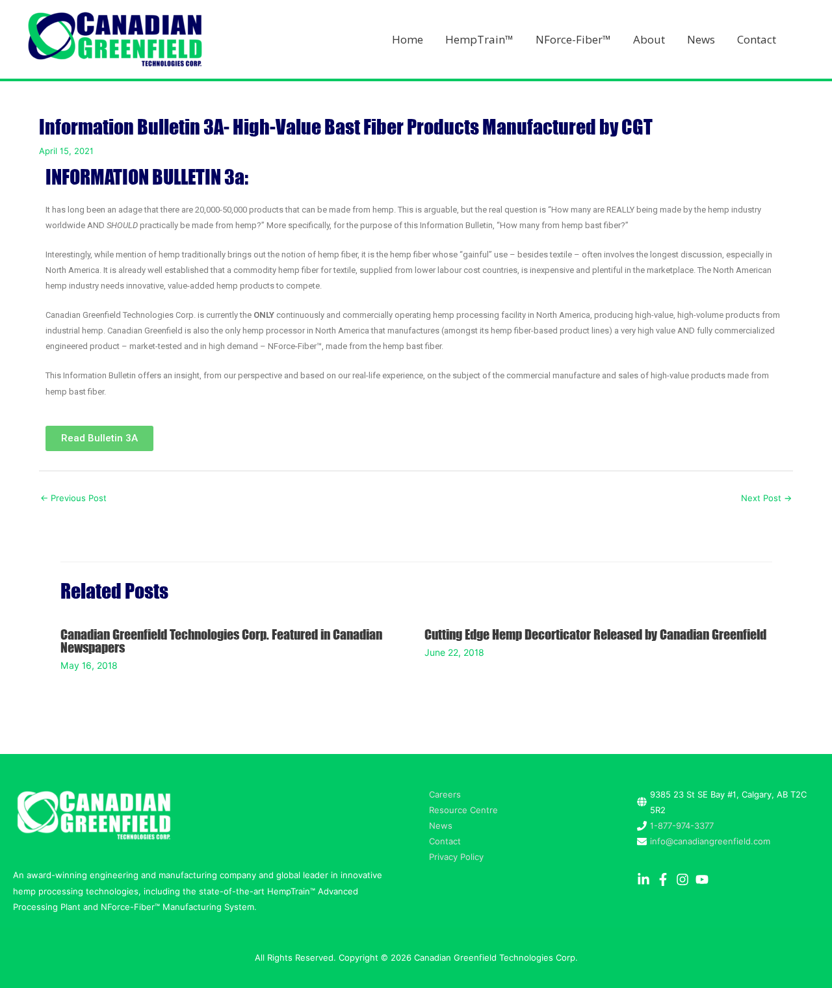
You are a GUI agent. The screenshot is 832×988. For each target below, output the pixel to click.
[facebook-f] (664, 879)
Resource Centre (463, 810)
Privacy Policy (456, 857)
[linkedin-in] (645, 879)
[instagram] (684, 879)
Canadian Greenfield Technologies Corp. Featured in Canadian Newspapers (221, 640)
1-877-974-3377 (682, 825)
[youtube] (704, 879)
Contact (445, 841)
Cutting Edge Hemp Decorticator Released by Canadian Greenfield (595, 634)
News (440, 825)
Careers (445, 794)
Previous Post (73, 498)
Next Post (766, 498)
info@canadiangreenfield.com (710, 841)
